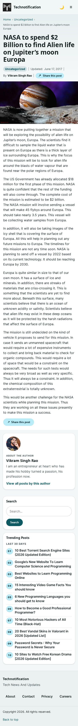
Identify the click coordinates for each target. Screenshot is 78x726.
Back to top (10, 719)
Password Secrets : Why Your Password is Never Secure (37, 645)
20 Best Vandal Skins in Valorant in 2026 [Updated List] (41, 633)
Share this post (49, 75)
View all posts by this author (28, 483)
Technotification (27, 7)
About (10, 696)
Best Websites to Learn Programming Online (43, 575)
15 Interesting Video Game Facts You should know (43, 587)
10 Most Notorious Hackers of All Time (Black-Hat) (40, 622)
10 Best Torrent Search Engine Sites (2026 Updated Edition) (42, 552)
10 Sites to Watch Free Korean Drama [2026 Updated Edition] (43, 656)
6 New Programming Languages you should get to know (42, 598)
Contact (28, 696)
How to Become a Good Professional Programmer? (43, 610)
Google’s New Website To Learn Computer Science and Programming (43, 564)
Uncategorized (15, 69)
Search (14, 522)
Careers (66, 696)
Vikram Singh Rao (20, 75)
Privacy (47, 696)
